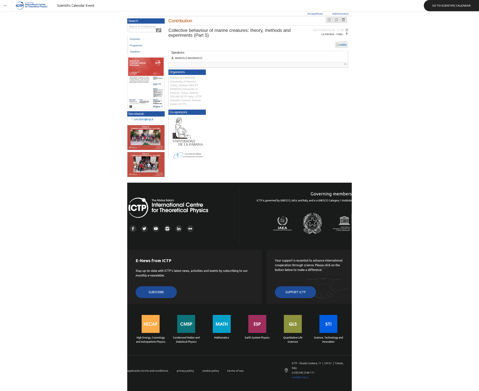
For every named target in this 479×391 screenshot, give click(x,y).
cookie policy (210, 370)
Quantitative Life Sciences (293, 339)
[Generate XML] (336, 20)
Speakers (135, 51)
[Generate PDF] (329, 20)
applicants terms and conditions (147, 370)
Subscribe (156, 292)
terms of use (235, 370)
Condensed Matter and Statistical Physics (186, 339)
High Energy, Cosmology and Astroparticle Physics (150, 339)
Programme (136, 45)
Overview (135, 39)
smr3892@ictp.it (143, 119)
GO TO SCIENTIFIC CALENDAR (451, 5)
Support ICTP (295, 292)
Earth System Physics (257, 337)
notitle (343, 44)
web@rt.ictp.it (300, 377)
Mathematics (221, 337)
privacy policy (185, 370)
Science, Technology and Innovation (328, 339)
